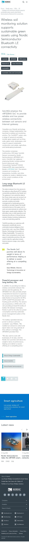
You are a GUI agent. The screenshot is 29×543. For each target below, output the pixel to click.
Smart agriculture (11, 416)
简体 (2, 461)
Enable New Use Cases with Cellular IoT (12, 481)
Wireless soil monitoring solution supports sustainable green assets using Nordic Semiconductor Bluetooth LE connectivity (13, 12)
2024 (15, 8)
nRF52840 (11, 169)
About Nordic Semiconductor (12, 366)
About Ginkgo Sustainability (12, 355)
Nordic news (9, 8)
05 (19, 8)
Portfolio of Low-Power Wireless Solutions (12, 484)
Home (2, 8)
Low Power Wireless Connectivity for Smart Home (15, 479)
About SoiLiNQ (8, 361)
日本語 (7, 461)
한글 (12, 461)
